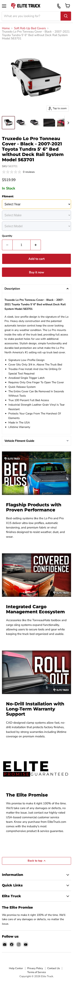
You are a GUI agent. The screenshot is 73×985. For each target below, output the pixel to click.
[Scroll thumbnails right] (67, 123)
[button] (36, 288)
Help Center (16, 968)
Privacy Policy (35, 968)
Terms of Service (36, 972)
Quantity (7, 236)
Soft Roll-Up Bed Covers (30, 28)
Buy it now (36, 272)
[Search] (66, 16)
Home (6, 28)
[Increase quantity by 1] (36, 245)
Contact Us (53, 968)
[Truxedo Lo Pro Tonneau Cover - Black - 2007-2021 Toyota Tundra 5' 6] (8, 122)
